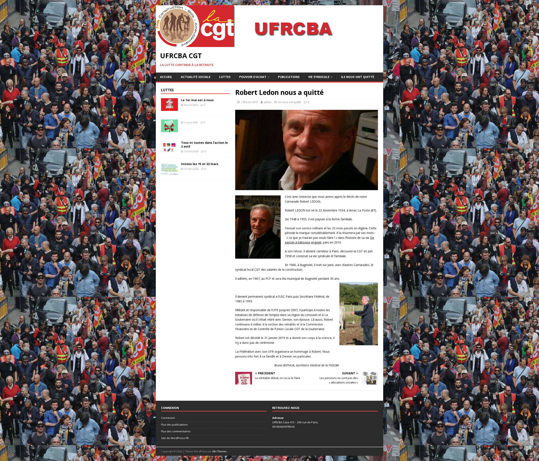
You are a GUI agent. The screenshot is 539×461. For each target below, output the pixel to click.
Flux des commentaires (176, 431)
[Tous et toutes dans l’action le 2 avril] (169, 151)
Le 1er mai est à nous (197, 100)
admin (268, 102)
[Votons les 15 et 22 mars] (169, 172)
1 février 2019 (249, 102)
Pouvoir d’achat (252, 77)
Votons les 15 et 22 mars (199, 164)
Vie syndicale (319, 77)
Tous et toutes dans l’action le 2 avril (204, 144)
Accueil (166, 77)
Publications (289, 77)
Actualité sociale (196, 77)
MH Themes (219, 451)
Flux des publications (174, 424)
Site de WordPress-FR (175, 438)
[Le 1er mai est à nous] (169, 108)
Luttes (225, 77)
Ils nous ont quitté (357, 77)
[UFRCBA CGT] (257, 45)
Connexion (168, 418)
